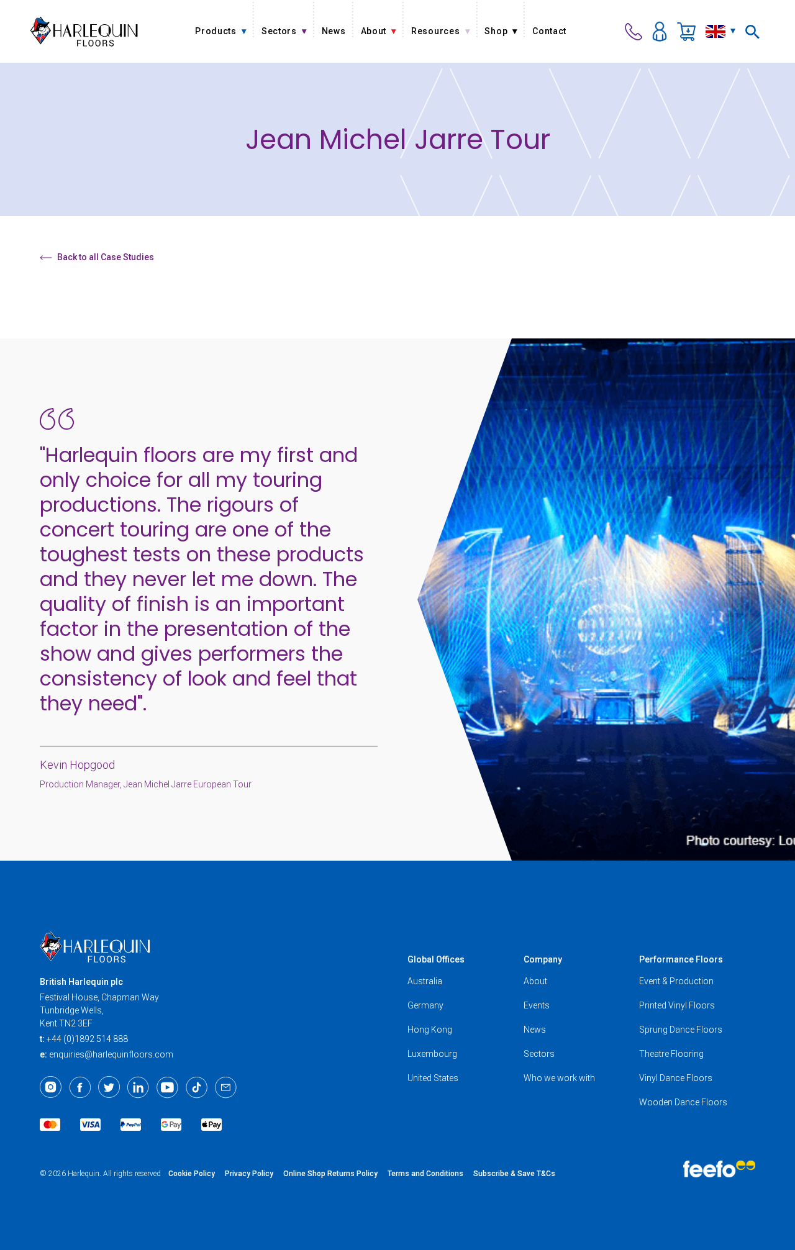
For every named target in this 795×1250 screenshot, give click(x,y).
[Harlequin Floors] (84, 31)
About (535, 981)
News (535, 1030)
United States (432, 1078)
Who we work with (559, 1078)
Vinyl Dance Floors (675, 1078)
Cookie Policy (191, 1173)
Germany (425, 1005)
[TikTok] (196, 1087)
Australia (424, 981)
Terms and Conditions (425, 1173)
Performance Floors (681, 959)
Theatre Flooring (671, 1054)
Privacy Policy (249, 1173)
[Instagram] (50, 1087)
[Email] (226, 1087)
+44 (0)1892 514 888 (87, 1039)
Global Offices (436, 959)
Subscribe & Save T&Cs (514, 1173)
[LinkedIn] (138, 1087)
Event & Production (676, 981)
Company (543, 959)
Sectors (539, 1054)
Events (537, 1005)
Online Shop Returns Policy (330, 1173)
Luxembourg (432, 1054)
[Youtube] (167, 1087)
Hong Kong (429, 1030)
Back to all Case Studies (105, 257)
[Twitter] (109, 1087)
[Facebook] (80, 1087)
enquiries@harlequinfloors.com (111, 1054)
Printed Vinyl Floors (677, 1005)
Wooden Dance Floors (683, 1102)
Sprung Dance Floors (680, 1030)
